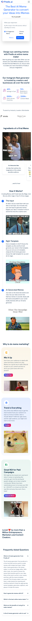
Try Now (7, 425)
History (11, 37)
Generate (20, 37)
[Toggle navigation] (29, 1)
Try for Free (8, 375)
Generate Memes (9, 495)
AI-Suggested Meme (10, 32)
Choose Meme (21, 32)
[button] (10, 33)
